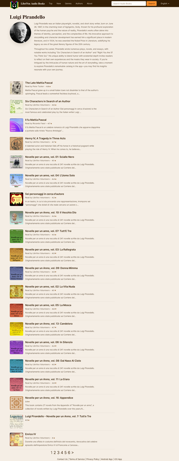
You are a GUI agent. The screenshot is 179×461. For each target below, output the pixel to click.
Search (151, 3)
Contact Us (62, 459)
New (59, 3)
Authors (79, 3)
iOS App (118, 459)
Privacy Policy (92, 459)
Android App (107, 459)
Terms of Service (77, 459)
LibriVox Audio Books (33, 3)
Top (50, 3)
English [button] (164, 3)
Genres (68, 3)
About (89, 3)
